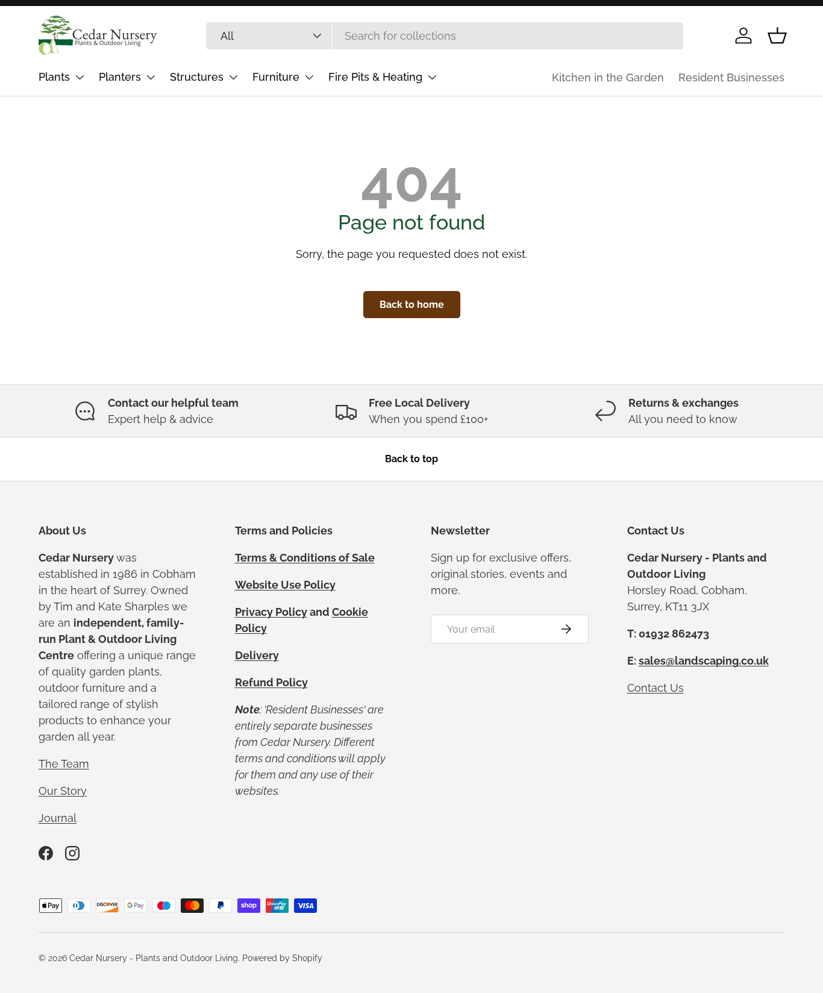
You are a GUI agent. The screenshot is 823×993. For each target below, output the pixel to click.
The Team (64, 763)
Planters (120, 76)
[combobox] (445, 35)
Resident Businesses (731, 77)
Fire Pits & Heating (375, 76)
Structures (197, 76)
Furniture (275, 76)
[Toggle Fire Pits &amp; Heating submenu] (432, 77)
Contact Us (655, 687)
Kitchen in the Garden (608, 77)
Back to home (412, 304)
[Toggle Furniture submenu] (309, 77)
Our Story (63, 791)
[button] (777, 35)
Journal (58, 818)
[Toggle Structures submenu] (233, 77)
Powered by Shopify (282, 958)
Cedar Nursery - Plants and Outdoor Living (153, 958)
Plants (54, 76)
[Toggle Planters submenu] (150, 77)
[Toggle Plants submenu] (79, 77)
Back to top (411, 459)
